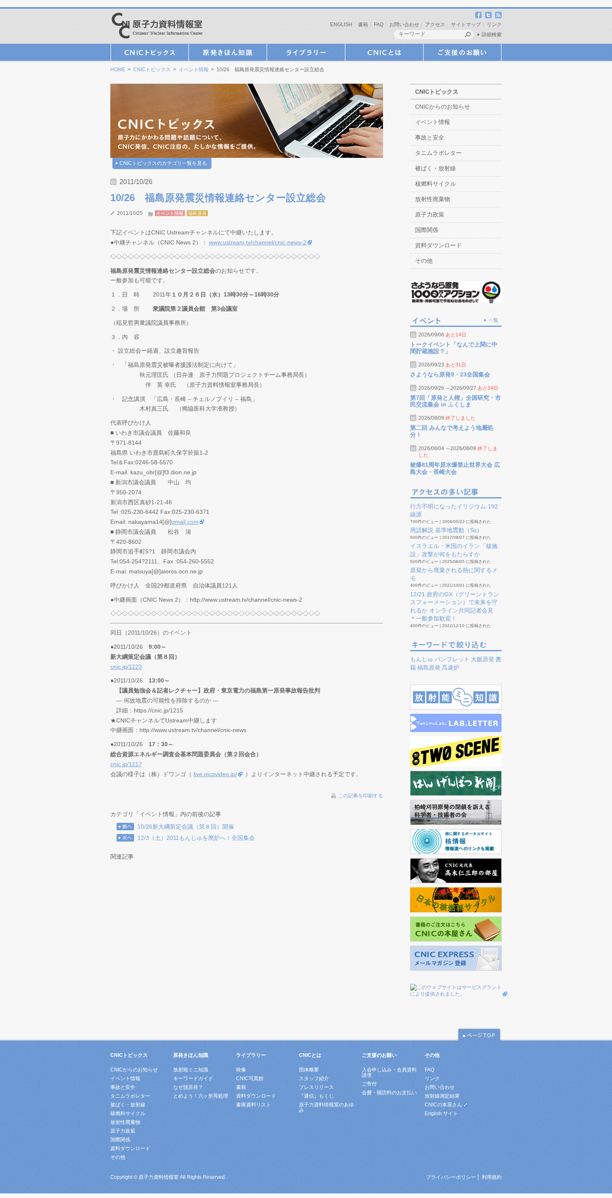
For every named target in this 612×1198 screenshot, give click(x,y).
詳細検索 (492, 34)
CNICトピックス (149, 52)
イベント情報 (194, 69)
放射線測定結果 (442, 1096)
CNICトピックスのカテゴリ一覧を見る (163, 163)
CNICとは (384, 52)
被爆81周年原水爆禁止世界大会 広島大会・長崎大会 (455, 468)
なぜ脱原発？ (188, 1087)
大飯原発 (482, 659)
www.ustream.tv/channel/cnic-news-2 (257, 242)
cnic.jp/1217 (126, 764)
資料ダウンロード (438, 245)
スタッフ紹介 (314, 1078)
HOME (117, 69)
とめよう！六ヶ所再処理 (200, 1096)
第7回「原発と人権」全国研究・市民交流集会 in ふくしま (455, 401)
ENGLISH (341, 24)
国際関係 (426, 230)
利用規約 (492, 1177)
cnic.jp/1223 (126, 666)
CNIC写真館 (250, 1078)
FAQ (378, 24)
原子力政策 (429, 214)
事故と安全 (429, 137)
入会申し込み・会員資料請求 (389, 1072)
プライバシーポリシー (451, 1177)
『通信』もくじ (316, 1096)
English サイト (441, 1113)
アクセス (435, 24)
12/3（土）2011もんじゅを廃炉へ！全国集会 (196, 837)
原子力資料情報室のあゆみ (326, 1107)
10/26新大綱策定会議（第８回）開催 (185, 826)
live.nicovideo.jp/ (215, 774)
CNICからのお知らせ (442, 106)
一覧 (493, 320)
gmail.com (185, 521)
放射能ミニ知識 (190, 1070)
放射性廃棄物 (432, 199)
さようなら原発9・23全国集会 (450, 374)
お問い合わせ (404, 24)
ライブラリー (306, 52)
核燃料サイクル (435, 183)
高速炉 (450, 667)
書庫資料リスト (253, 1105)
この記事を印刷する (360, 796)
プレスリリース (316, 1087)
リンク (494, 24)
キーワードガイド (193, 1078)
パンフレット (452, 659)
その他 (424, 260)
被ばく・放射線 (435, 168)
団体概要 (309, 1070)
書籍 (363, 24)
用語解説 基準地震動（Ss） (446, 530)
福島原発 (197, 213)
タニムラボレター (438, 152)
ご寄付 (369, 1084)
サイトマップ (466, 24)
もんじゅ (421, 659)
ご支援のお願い (462, 52)
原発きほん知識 (228, 52)
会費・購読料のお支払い (389, 1093)
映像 (241, 1070)
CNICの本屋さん (443, 1105)
